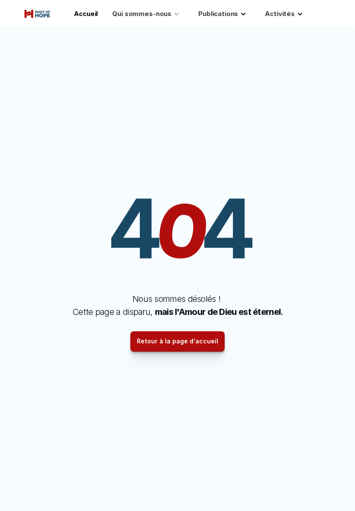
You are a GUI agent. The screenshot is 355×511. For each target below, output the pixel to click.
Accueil (86, 14)
